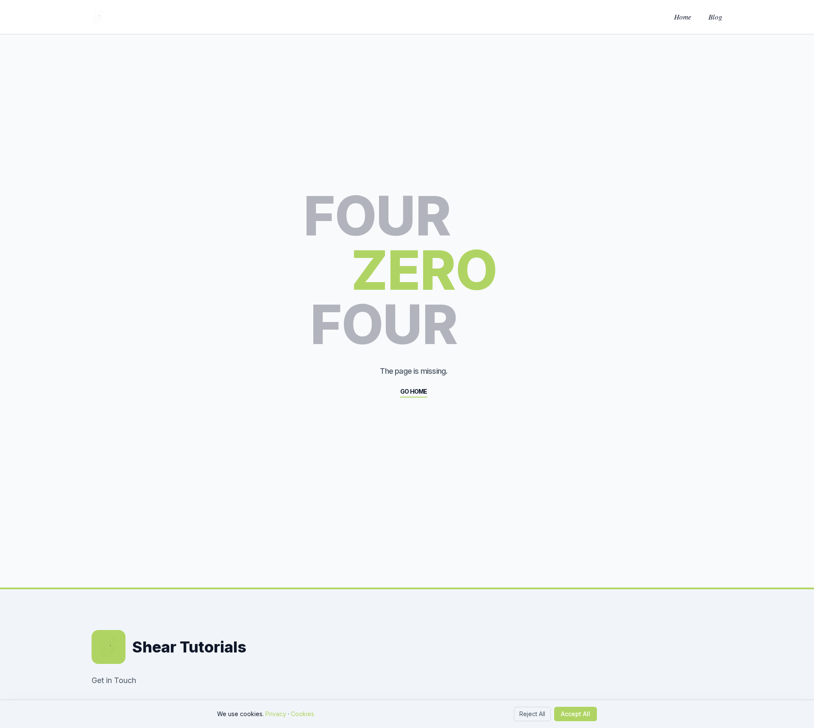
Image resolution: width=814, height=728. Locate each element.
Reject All (532, 713)
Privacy (275, 713)
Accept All (575, 713)
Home (682, 17)
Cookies (302, 713)
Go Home (413, 391)
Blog (715, 17)
